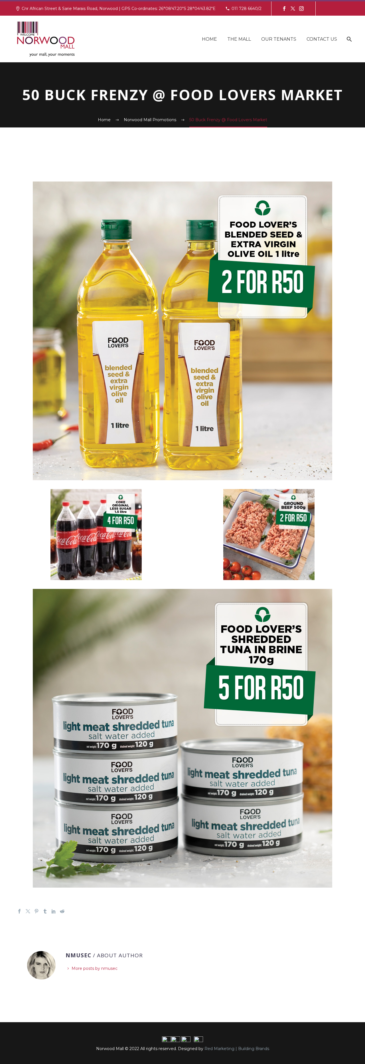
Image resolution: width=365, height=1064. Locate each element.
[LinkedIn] (53, 911)
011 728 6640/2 (246, 8)
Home (209, 39)
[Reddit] (62, 911)
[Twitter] (293, 8)
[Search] (348, 39)
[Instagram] (301, 8)
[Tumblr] (45, 911)
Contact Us (322, 39)
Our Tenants (278, 39)
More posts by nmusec (94, 968)
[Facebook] (284, 8)
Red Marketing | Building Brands (236, 1048)
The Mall (239, 39)
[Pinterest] (36, 911)
